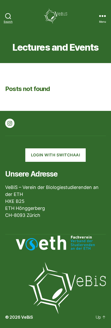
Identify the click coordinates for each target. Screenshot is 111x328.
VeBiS (27, 317)
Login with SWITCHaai (55, 154)
